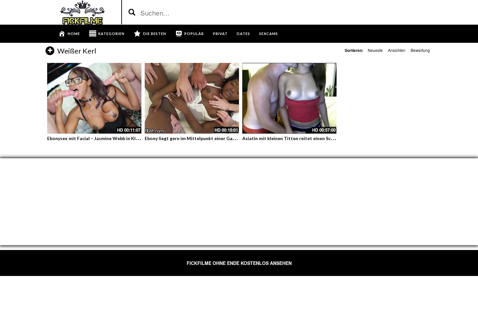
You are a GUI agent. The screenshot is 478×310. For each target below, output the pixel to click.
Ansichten (396, 50)
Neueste (375, 50)
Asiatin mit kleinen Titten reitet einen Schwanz (293, 138)
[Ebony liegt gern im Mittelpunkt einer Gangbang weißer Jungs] (192, 98)
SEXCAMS (268, 33)
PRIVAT (220, 33)
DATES (243, 33)
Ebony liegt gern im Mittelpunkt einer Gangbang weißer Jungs (211, 138)
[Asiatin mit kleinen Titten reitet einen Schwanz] (289, 98)
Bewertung (420, 50)
